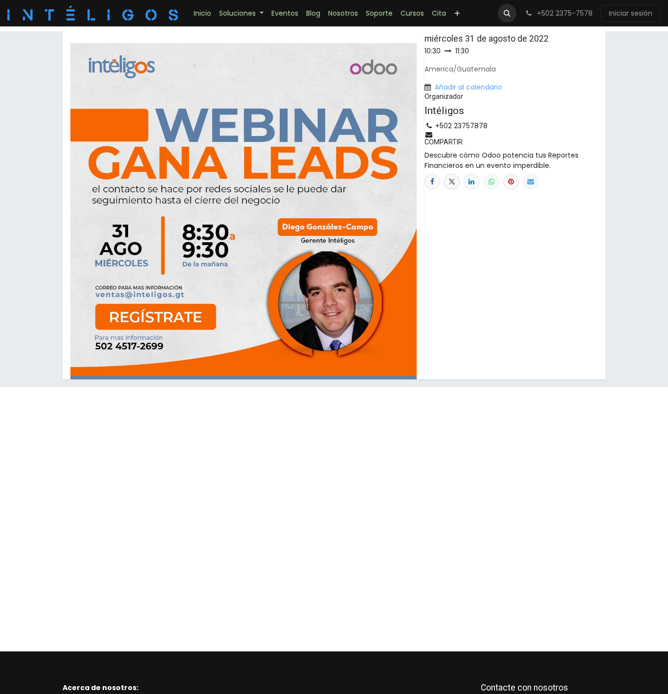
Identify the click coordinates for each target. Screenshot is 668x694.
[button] (507, 13)
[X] (452, 181)
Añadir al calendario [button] (468, 87)
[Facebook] (432, 181)
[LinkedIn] (471, 181)
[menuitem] (202, 13)
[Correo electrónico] (530, 181)
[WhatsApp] (491, 181)
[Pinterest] (511, 181)
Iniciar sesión (630, 13)
